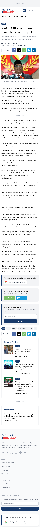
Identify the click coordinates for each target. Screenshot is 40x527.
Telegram (22, 298)
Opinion (16, 16)
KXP (36, 328)
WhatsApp (10, 298)
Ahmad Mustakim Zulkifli (9, 43)
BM (29, 11)
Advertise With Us (7, 466)
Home (3, 16)
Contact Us (5, 470)
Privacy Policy (5, 487)
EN (24, 11)
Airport (14, 328)
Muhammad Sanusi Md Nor (25, 328)
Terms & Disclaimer (7, 484)
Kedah (8, 328)
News (9, 16)
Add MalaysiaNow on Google (17, 282)
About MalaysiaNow (7, 463)
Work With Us (5, 474)
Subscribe (20, 321)
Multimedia (24, 16)
